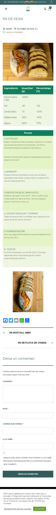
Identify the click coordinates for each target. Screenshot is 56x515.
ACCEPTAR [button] (39, 509)
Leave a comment (14, 32)
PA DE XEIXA (13, 19)
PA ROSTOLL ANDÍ (20, 332)
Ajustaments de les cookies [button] (17, 509)
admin (9, 29)
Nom (5, 409)
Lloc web (7, 439)
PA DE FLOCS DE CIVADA (32, 342)
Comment (7, 381)
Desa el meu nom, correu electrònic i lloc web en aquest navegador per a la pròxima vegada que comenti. (27, 461)
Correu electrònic (13, 424)
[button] (6, 9)
